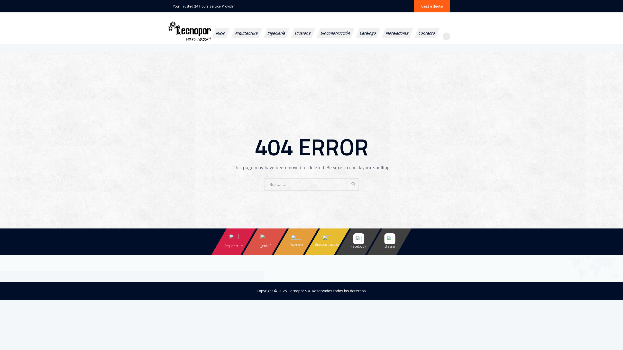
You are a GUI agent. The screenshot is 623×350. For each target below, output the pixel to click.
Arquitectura (246, 33)
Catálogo (368, 33)
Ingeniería (276, 33)
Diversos (303, 33)
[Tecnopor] (209, 39)
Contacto (426, 33)
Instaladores (397, 33)
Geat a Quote (432, 6)
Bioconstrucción (335, 33)
